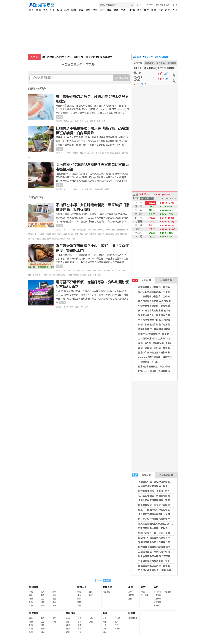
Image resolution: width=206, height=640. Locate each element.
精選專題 (106, 592)
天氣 (68, 153)
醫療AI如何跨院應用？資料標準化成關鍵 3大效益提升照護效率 (170, 352)
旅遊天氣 (157, 599)
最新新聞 (142, 475)
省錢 (71, 121)
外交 (36, 234)
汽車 (160, 10)
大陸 (174, 10)
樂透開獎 (172, 63)
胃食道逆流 (61, 275)
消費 (139, 10)
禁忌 (76, 121)
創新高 (108, 230)
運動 (44, 239)
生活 (123, 10)
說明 (167, 5)
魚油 (68, 239)
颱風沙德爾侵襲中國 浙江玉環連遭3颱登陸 (159, 556)
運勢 (88, 10)
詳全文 (59, 117)
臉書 (86, 121)
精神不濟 (47, 275)
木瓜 (94, 270)
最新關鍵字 (132, 618)
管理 (104, 629)
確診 (86, 234)
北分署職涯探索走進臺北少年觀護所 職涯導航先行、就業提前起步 (171, 514)
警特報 (168, 592)
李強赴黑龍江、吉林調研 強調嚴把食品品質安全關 (163, 329)
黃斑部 (117, 153)
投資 (104, 625)
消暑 (103, 270)
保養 (89, 230)
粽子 (41, 275)
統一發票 (144, 595)
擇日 (130, 599)
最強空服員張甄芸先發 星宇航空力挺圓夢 (159, 565)
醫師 (98, 121)
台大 (113, 230)
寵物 (54, 592)
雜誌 (153, 10)
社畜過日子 (166, 280)
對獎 (143, 586)
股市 (139, 5)
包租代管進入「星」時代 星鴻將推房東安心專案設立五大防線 (169, 533)
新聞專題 (107, 586)
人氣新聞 (142, 280)
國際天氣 (157, 602)
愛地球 (117, 629)
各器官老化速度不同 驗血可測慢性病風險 (158, 320)
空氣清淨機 (110, 234)
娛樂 (109, 10)
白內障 (86, 153)
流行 (54, 606)
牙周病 (66, 121)
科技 (66, 10)
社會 (52, 10)
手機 (81, 153)
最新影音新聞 (166, 475)
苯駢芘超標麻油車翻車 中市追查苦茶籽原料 (160, 292)
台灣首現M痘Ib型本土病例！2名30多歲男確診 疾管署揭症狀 (169, 338)
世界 (73, 230)
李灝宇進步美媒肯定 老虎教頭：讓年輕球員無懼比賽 (165, 306)
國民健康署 (121, 230)
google (66, 307)
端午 (29, 275)
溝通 (86, 189)
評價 (81, 307)
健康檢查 (100, 230)
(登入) (174, 5)
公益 (116, 625)
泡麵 (99, 270)
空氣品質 (149, 63)
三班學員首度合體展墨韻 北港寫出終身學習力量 (163, 561)
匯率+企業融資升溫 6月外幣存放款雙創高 (159, 366)
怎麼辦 (80, 189)
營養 (108, 270)
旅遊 (146, 10)
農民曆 (137, 57)
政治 (45, 10)
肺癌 (122, 234)
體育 (116, 10)
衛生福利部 (100, 153)
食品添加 (55, 239)
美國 (117, 234)
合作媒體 (159, 5)
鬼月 (103, 121)
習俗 (81, 121)
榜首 (65, 234)
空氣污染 (100, 234)
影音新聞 (33, 613)
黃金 (73, 239)
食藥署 (106, 189)
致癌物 (38, 239)
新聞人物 (81, 586)
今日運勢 (148, 57)
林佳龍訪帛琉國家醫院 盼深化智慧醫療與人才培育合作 (166, 486)
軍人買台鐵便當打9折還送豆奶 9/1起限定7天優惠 (163, 523)
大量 (78, 270)
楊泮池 (59, 234)
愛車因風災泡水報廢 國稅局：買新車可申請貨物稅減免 (166, 528)
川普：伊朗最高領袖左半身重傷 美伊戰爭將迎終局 (164, 324)
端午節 (35, 275)
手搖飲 (88, 270)
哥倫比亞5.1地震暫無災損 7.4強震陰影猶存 (160, 343)
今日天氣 (138, 63)
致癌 (32, 239)
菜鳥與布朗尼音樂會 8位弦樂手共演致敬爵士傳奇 (163, 570)
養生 (89, 275)
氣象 (156, 586)
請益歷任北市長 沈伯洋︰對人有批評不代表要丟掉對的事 (167, 491)
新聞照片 (70, 613)
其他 (54, 622)
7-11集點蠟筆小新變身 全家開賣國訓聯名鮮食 (161, 296)
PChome (149, 5)
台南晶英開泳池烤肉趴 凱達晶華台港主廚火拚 (162, 287)
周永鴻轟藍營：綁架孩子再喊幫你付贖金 (158, 505)
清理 (76, 234)
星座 (95, 10)
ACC (65, 189)
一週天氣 (157, 595)
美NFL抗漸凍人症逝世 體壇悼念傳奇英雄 (158, 310)
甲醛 (81, 234)
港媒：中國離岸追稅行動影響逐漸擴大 (157, 509)
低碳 (73, 270)
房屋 (53, 234)
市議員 (48, 234)
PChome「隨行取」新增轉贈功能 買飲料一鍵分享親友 (166, 371)
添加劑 (70, 234)
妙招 (82, 270)
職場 (80, 10)
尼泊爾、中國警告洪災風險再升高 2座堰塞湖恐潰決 (164, 537)
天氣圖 (156, 606)
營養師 (114, 270)
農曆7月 (92, 121)
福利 (92, 153)
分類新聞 (33, 586)
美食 (53, 275)
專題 (38, 10)
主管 (75, 189)
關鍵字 (131, 613)
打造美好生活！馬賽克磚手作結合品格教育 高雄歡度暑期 (167, 551)
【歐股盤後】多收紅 (148, 362)
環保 (120, 270)
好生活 (117, 618)
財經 (59, 10)
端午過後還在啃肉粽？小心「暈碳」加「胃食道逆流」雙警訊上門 (77, 57)
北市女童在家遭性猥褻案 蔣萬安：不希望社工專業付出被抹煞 (169, 500)
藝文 (116, 622)
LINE (68, 230)
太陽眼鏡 (74, 153)
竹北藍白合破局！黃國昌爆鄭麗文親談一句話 (160, 495)
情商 (54, 595)
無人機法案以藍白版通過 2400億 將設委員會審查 (162, 301)
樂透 (143, 592)
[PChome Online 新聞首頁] (66, 5)
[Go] (132, 5)
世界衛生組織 (81, 230)
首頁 (31, 10)
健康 (102, 10)
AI (64, 153)
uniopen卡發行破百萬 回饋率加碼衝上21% (160, 357)
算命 (130, 592)
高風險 (62, 239)
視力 (107, 153)
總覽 (104, 618)
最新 (31, 592)
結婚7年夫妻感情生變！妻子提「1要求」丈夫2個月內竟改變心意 (170, 334)
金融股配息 (161, 57)
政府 (167, 10)
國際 (73, 10)
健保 (94, 230)
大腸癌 (41, 234)
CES (70, 189)
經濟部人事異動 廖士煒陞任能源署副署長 (159, 315)
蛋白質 (69, 275)
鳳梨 (99, 275)
